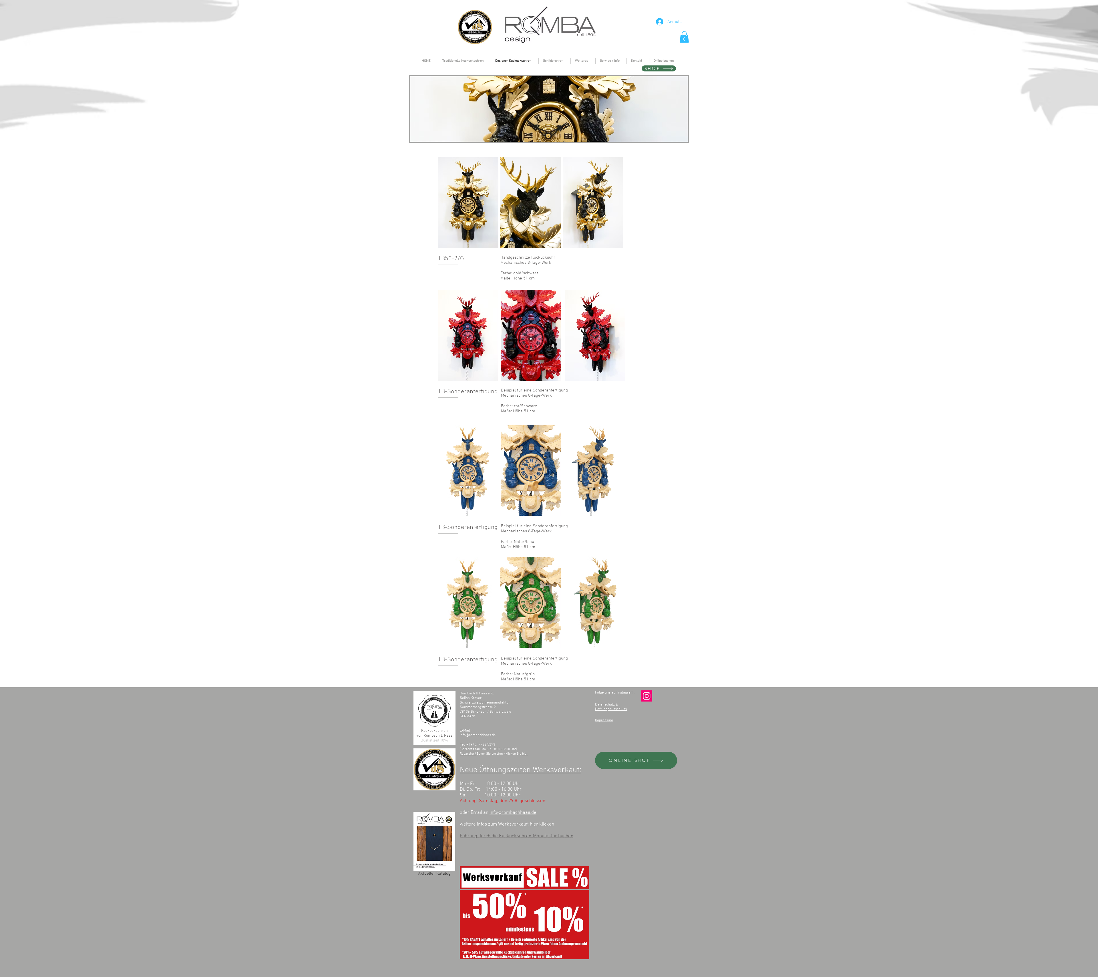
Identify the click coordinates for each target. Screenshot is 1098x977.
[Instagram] (646, 696)
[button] (684, 37)
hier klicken (542, 824)
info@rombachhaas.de (478, 735)
